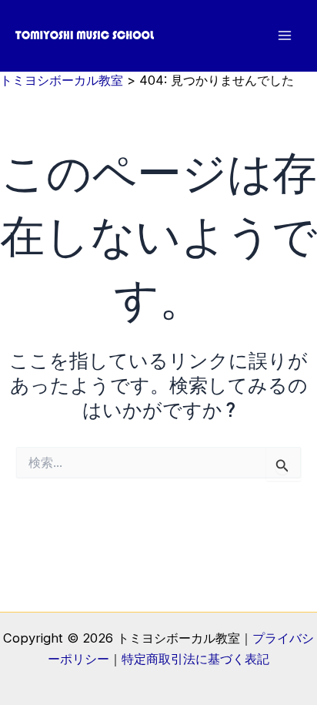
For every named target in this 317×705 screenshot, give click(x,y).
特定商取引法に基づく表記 (195, 658)
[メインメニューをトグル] (284, 35)
